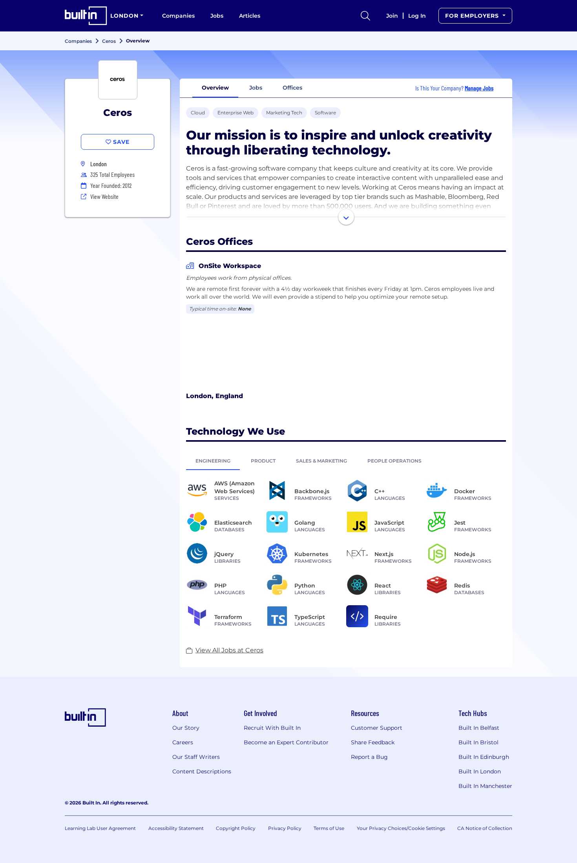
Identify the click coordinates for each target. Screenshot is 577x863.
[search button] (365, 15)
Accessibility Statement (176, 828)
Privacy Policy (284, 828)
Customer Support (376, 727)
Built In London (479, 771)
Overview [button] (215, 87)
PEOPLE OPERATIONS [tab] (394, 461)
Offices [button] (292, 87)
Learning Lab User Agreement (100, 828)
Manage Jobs (479, 88)
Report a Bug (369, 756)
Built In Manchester (485, 786)
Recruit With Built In (272, 727)
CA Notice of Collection (484, 828)
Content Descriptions (201, 771)
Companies (178, 15)
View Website (104, 196)
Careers (182, 742)
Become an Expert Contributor (286, 742)
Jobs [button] (255, 87)
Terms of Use (329, 828)
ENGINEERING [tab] (212, 461)
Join (392, 15)
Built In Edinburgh (483, 756)
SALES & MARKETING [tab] (321, 461)
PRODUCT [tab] (263, 461)
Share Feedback (372, 742)
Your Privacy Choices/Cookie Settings (401, 828)
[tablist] (346, 460)
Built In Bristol (478, 742)
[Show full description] (346, 217)
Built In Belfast (478, 727)
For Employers (473, 15)
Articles (249, 15)
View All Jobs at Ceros (229, 650)
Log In (417, 15)
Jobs (216, 15)
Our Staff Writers (196, 756)
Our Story (185, 727)
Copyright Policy (236, 828)
